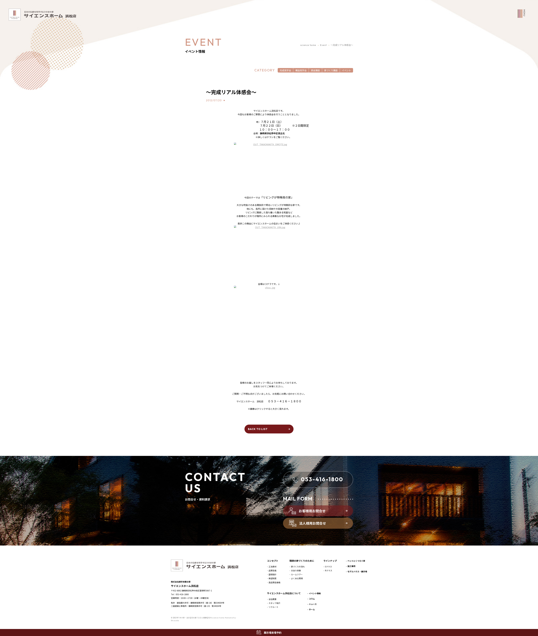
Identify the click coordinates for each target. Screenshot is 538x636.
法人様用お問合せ (312, 523)
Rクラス (328, 570)
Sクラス (328, 566)
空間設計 (272, 574)
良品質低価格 (274, 582)
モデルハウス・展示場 (357, 571)
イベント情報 (315, 593)
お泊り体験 (296, 570)
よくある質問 (297, 578)
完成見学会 (285, 70)
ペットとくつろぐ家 (356, 560)
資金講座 (315, 70)
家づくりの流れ (298, 566)
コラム (312, 598)
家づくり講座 (331, 70)
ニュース (313, 604)
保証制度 (272, 578)
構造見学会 (301, 70)
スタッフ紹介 (274, 603)
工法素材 (272, 566)
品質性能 (272, 570)
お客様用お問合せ (312, 510)
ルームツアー (297, 574)
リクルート (273, 607)
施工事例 (351, 566)
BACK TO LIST (258, 429)
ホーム (312, 609)
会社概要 (272, 599)
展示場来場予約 (272, 632)
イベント (346, 70)
